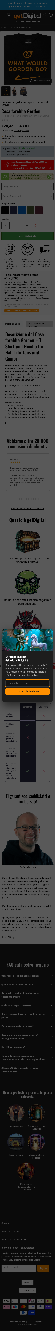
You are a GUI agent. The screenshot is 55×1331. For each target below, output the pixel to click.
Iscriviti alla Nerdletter (27, 691)
